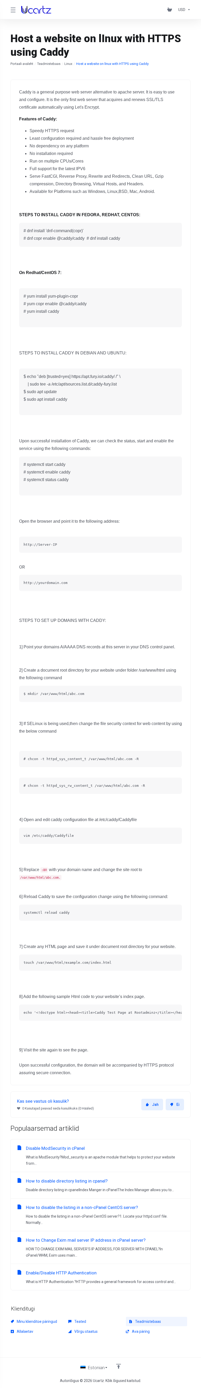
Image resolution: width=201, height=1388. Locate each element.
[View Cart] (170, 9)
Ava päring (140, 1331)
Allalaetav (24, 1331)
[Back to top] (118, 1366)
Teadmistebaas (48, 64)
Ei (178, 1104)
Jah (155, 1104)
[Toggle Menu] (12, 9)
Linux (68, 64)
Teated (80, 1321)
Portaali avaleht (21, 64)
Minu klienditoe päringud (36, 1321)
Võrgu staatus (86, 1331)
